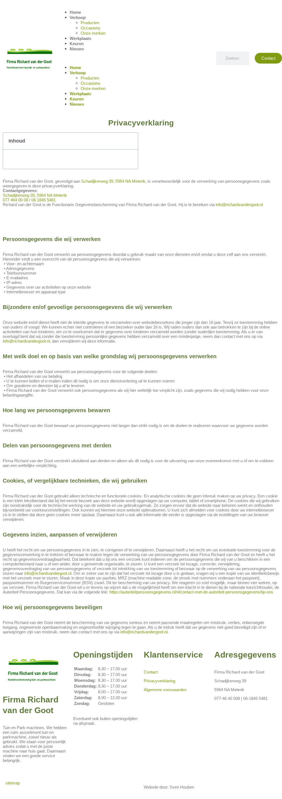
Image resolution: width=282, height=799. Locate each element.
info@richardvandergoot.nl (239, 204)
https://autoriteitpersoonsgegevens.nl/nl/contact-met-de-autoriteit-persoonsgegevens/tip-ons (191, 592)
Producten (90, 22)
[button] (135, 58)
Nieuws (77, 48)
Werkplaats (80, 38)
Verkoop (78, 17)
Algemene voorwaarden (165, 689)
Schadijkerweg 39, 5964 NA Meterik (113, 181)
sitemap (13, 783)
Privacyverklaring (159, 680)
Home (75, 12)
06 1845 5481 (43, 200)
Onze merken (93, 33)
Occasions (90, 28)
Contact (151, 672)
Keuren (77, 43)
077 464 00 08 (15, 200)
